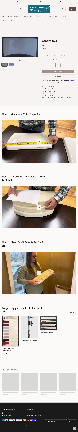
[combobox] (10, 9)
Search (29, 413)
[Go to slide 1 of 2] (4, 64)
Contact (64, 16)
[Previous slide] (17, 2)
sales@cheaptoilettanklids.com (14, 413)
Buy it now (58, 76)
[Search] (20, 9)
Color (43, 45)
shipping (54, 55)
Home (3, 16)
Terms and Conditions (34, 415)
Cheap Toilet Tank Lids (13, 425)
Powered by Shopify (26, 425)
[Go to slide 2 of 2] (11, 64)
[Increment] (62, 65)
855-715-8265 (8, 415)
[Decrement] (54, 65)
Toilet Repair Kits (8, 20)
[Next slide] (60, 2)
